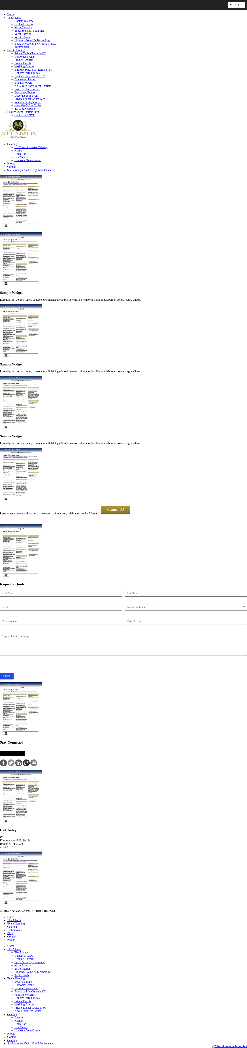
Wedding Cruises (24, 66)
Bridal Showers (23, 82)
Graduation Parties (25, 79)
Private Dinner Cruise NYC (30, 98)
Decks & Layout (23, 24)
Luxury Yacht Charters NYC (23, 111)
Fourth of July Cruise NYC (30, 991)
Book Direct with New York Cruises (35, 43)
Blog (10, 933)
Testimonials (21, 46)
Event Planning (16, 50)
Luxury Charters (23, 59)
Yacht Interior (22, 37)
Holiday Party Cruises (27, 72)
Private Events (22, 63)
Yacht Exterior (22, 33)
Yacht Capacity (23, 27)
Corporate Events (24, 56)
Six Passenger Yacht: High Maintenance (30, 170)
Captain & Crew (23, 20)
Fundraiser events (24, 994)
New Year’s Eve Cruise (27, 105)
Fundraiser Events (24, 92)
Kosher (18, 150)
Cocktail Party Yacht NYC (29, 76)
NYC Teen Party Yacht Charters (32, 85)
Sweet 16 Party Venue (27, 89)
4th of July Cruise (24, 108)
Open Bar (20, 153)
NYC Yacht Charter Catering (31, 147)
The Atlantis (14, 17)
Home (10, 14)
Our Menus (20, 157)
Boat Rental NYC (24, 115)
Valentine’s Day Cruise (27, 102)
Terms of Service (79, 664)
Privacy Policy (59, 664)
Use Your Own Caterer (27, 160)
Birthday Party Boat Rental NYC (33, 69)
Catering (12, 144)
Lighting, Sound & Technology (32, 40)
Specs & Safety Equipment (29, 30)
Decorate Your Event (26, 95)
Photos (11, 163)
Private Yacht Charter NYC (30, 53)
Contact (11, 166)
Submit (6, 676)
